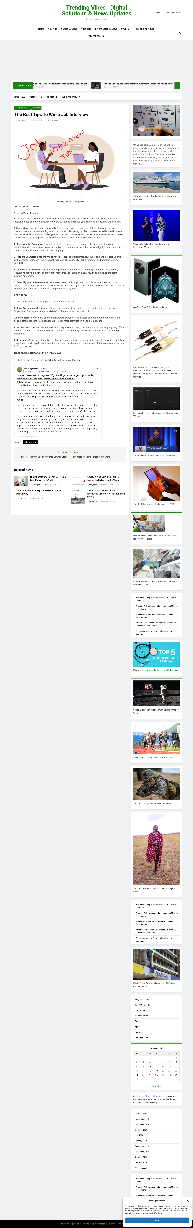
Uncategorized (141, 1037)
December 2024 (142, 1119)
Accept (157, 1220)
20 (163, 1071)
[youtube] (20, 12)
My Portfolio (96, 36)
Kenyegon (20, 120)
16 (136, 1071)
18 (150, 1071)
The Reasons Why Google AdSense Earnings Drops (47, 301)
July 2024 (139, 1135)
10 (143, 1066)
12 (156, 1066)
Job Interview (30, 442)
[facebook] (13, 12)
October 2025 (141, 1113)
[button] (187, 1200)
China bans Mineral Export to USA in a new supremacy (159, 84)
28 (169, 1075)
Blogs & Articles (145, 29)
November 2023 (142, 1151)
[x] (18, 12)
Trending (86, 29)
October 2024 (141, 1130)
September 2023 (142, 1162)
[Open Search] (176, 32)
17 (143, 1071)
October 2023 (141, 1157)
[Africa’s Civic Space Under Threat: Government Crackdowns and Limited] (49, 87)
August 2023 (140, 1168)
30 (136, 1079)
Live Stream (140, 1010)
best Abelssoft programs (152, 1096)
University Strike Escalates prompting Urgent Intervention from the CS (106, 493)
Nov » (160, 1086)
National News (69, 29)
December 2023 (142, 1146)
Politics (52, 29)
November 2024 (142, 1124)
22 (176, 1071)
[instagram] (16, 12)
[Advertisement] (96, 59)
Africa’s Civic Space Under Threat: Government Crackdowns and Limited (91, 84)
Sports (125, 29)
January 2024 (141, 1140)
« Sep (153, 1086)
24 (143, 1075)
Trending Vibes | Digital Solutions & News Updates (96, 10)
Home (41, 29)
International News (106, 29)
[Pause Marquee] (177, 85)
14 (169, 1066)
